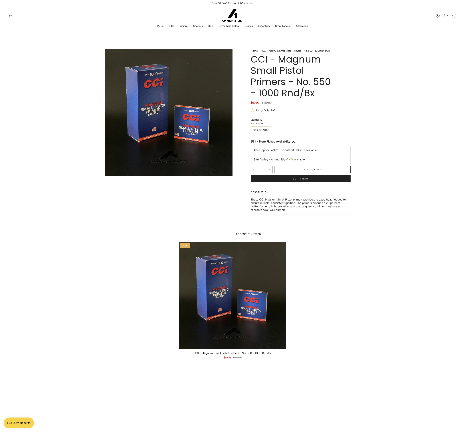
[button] (160, 26)
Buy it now (301, 178)
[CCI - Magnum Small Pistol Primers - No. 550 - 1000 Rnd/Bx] (232, 295)
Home (254, 50)
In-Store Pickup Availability (272, 141)
